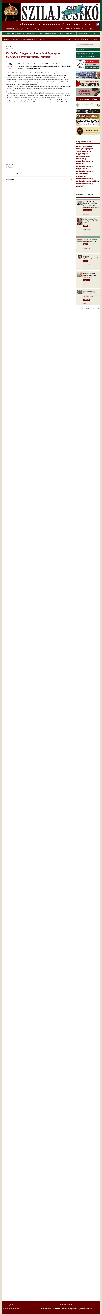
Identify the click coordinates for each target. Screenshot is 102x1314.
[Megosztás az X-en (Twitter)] (12, 173)
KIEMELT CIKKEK (88, 210)
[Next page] (93, 308)
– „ (28, 29)
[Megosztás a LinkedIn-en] (17, 173)
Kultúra (85, 225)
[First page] (77, 308)
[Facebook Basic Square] (97, 24)
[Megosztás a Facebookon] (7, 173)
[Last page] (98, 308)
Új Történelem (10, 167)
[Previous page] (82, 308)
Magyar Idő (9, 164)
